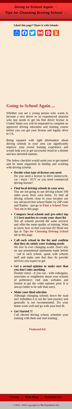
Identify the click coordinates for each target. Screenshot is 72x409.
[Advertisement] (38, 72)
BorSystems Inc (50, 405)
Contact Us (53, 397)
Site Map (32, 397)
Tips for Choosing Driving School (33, 13)
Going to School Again (34, 7)
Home (15, 397)
